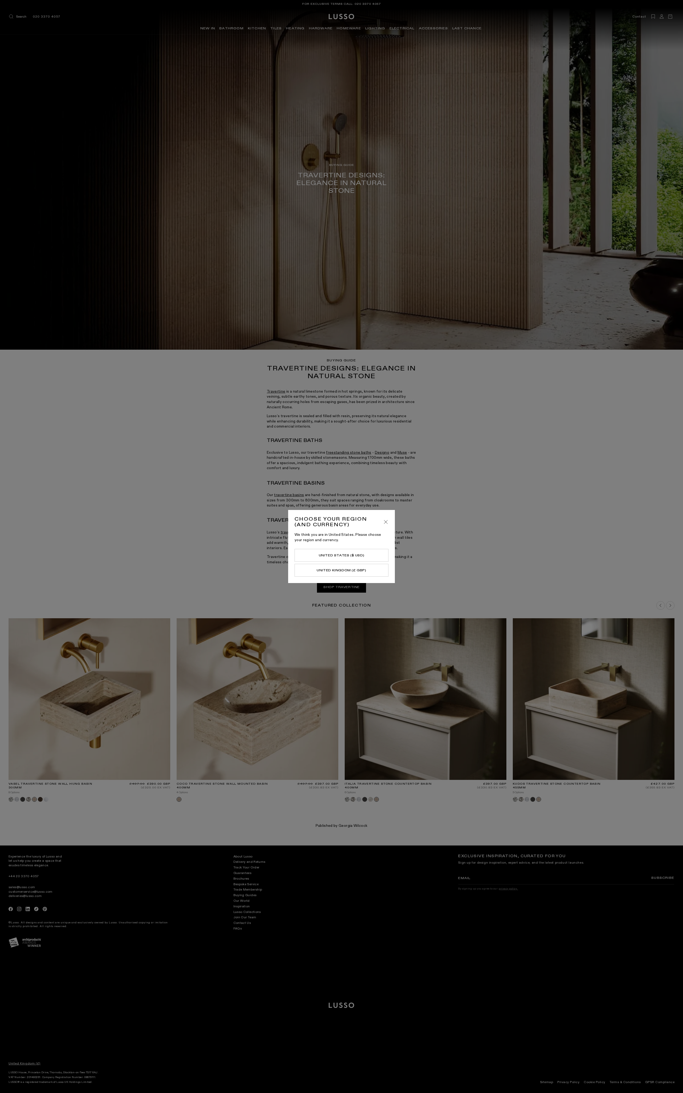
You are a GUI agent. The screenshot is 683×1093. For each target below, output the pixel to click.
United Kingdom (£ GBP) (341, 570)
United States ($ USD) (341, 555)
